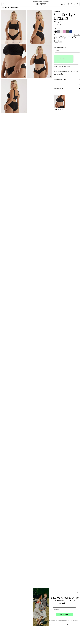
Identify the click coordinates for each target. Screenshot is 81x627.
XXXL (56, 41)
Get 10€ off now (64, 614)
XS (59, 38)
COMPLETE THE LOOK (59, 93)
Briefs (6, 7)
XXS (56, 38)
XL (72, 38)
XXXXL (60, 41)
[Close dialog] (78, 590)
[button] (3, 4)
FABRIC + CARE (58, 84)
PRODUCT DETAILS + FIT (60, 79)
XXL (76, 38)
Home (3, 7)
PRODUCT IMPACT (58, 88)
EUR (62, 4)
